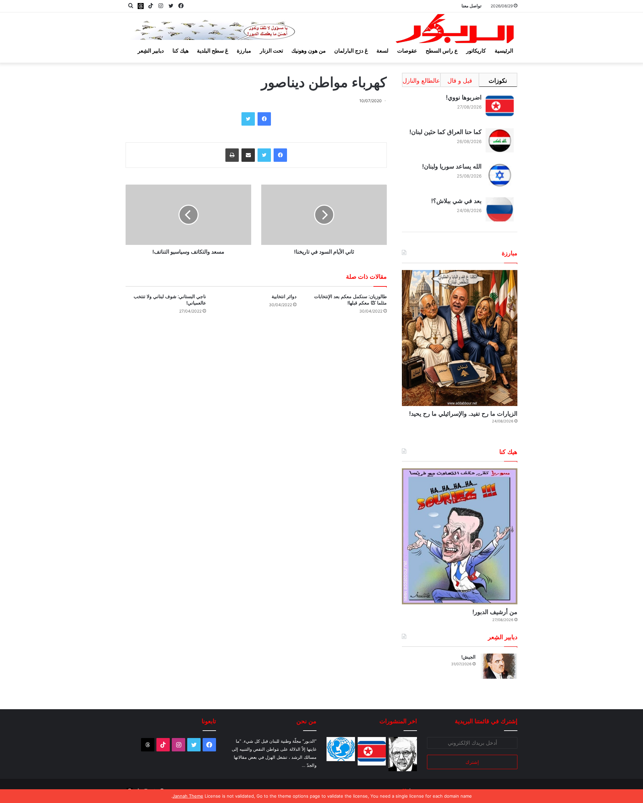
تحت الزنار (271, 50)
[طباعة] (232, 155)
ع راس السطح (442, 50)
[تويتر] (248, 119)
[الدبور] (455, 30)
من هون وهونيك (308, 50)
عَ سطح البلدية (212, 50)
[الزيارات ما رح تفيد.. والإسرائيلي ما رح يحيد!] (459, 338)
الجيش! (468, 657)
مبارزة (244, 50)
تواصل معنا (471, 5)
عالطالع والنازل (421, 80)
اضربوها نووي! (464, 97)
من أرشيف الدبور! (494, 612)
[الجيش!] (499, 666)
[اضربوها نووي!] (372, 751)
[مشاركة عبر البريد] (248, 155)
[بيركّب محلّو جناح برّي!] (402, 754)
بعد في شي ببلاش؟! (456, 201)
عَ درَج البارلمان (351, 50)
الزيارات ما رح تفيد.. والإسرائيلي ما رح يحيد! (463, 413)
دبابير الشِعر (151, 50)
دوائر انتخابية (284, 296)
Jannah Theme (187, 796)
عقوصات (407, 50)
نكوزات (498, 80)
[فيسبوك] (264, 119)
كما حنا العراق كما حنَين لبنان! (445, 132)
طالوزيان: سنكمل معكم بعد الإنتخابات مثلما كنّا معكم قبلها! (350, 299)
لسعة (382, 50)
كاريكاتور (476, 50)
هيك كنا (180, 50)
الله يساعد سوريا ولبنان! (452, 166)
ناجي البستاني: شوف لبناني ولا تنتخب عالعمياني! (170, 299)
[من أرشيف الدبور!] (459, 536)
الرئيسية (504, 50)
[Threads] (141, 6)
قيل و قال (459, 80)
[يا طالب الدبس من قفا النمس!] (341, 749)
